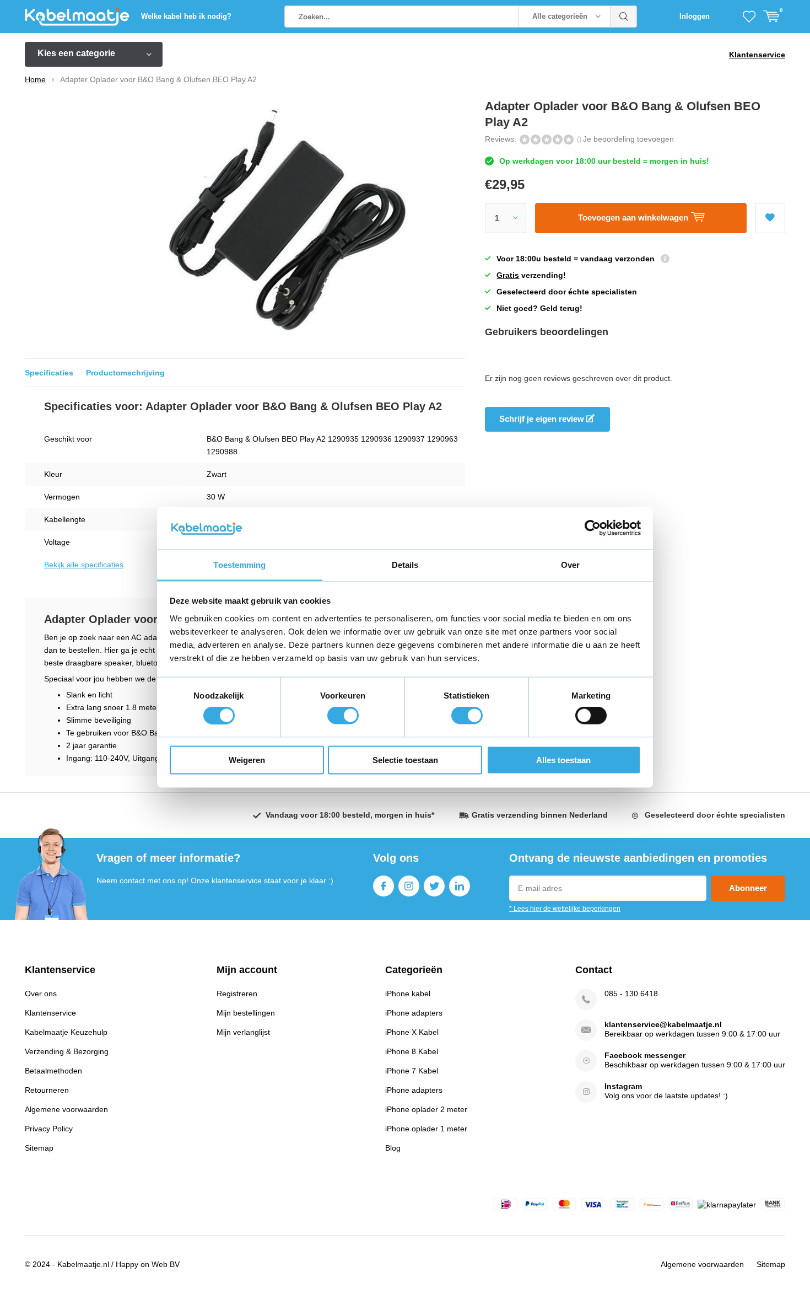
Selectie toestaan (405, 759)
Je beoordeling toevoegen (628, 139)
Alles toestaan (563, 759)
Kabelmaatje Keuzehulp (66, 1032)
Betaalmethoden (53, 1070)
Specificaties (49, 372)
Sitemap (39, 1147)
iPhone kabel (407, 993)
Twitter (434, 886)
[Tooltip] (665, 260)
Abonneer (748, 888)
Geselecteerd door (715, 814)
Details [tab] (405, 564)
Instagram (408, 886)
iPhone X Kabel (412, 1032)
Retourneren (47, 1090)
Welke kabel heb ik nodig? (186, 16)
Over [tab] (570, 564)
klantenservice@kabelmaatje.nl (663, 1024)
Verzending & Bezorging (67, 1051)
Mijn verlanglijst (243, 1032)
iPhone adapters (413, 1012)
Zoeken (624, 17)
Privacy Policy (49, 1128)
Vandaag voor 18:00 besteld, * (350, 814)
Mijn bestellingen (246, 1012)
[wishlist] (749, 16)
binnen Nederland (540, 814)
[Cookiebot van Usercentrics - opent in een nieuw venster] (592, 527)
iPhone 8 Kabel (411, 1051)
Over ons (41, 993)
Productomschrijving (125, 372)
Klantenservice (757, 54)
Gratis (507, 275)
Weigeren (247, 759)
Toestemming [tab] (239, 564)
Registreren (237, 993)
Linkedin (459, 886)
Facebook (383, 886)
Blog (393, 1147)
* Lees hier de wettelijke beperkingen (564, 908)
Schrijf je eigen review (542, 418)
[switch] (343, 715)
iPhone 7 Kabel (411, 1070)
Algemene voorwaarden (66, 1109)
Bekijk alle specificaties (83, 564)
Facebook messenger (644, 1055)
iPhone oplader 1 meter (426, 1128)
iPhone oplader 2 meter (426, 1109)
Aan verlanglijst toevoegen (770, 218)
